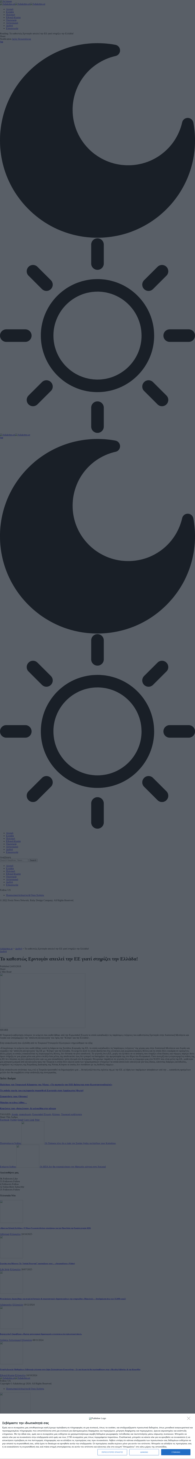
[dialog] (97, 1436)
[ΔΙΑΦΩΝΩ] (189, 1419)
